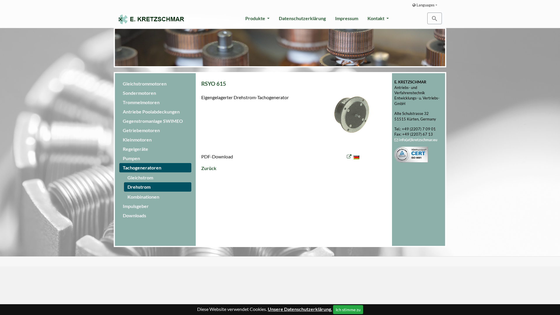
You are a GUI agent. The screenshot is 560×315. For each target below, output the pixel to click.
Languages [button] (425, 5)
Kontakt (376, 18)
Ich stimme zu (348, 309)
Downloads (134, 215)
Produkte (255, 18)
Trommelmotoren (141, 102)
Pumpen (131, 158)
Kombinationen (143, 197)
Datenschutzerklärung (302, 18)
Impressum (346, 18)
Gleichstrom (140, 177)
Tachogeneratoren (142, 167)
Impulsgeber (136, 206)
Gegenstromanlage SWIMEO (153, 121)
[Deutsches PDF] (353, 156)
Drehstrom (138, 187)
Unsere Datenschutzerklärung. (300, 309)
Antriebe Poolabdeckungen (151, 111)
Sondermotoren (139, 93)
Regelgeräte (135, 149)
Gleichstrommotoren (145, 83)
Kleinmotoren (137, 139)
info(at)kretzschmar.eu (418, 139)
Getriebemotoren (141, 130)
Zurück (208, 168)
